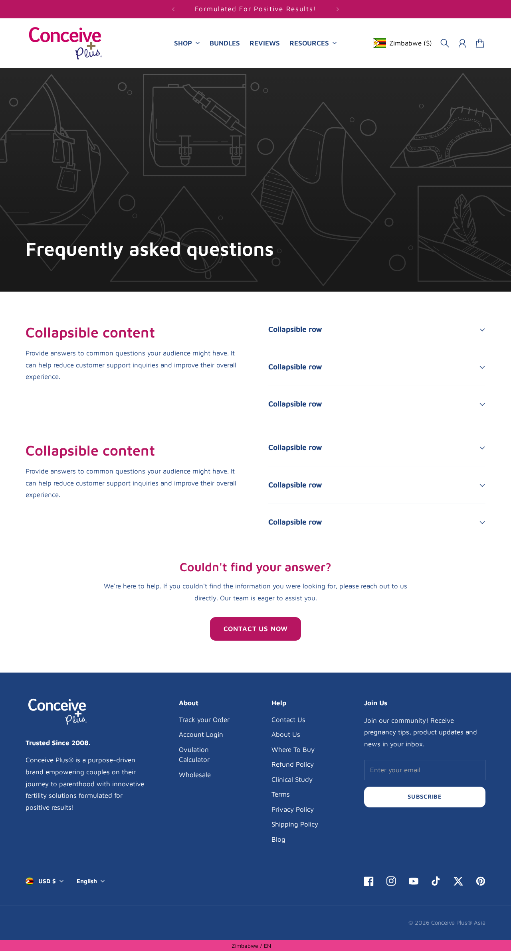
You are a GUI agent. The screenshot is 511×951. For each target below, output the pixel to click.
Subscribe (425, 796)
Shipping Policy (294, 824)
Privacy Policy (292, 809)
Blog (278, 839)
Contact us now (256, 629)
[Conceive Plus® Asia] (65, 43)
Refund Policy (292, 764)
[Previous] (173, 9)
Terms (280, 794)
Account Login (201, 734)
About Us (285, 734)
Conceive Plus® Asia (458, 922)
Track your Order (204, 720)
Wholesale (195, 775)
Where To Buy (293, 750)
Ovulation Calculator (194, 755)
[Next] (337, 9)
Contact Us (288, 720)
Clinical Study (292, 779)
